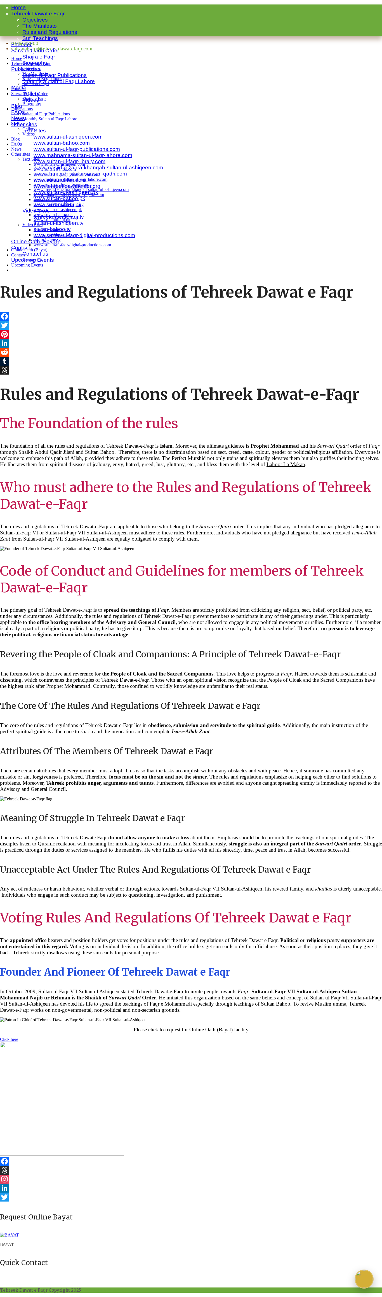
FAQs (16, 144)
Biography (31, 103)
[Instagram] (191, 1179)
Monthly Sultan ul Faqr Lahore (58, 81)
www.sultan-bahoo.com (62, 143)
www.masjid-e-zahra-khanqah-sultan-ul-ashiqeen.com (98, 167)
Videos (28, 134)
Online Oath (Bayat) (29, 249)
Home (18, 7)
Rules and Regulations (49, 32)
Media (16, 123)
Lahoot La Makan (286, 464)
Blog (16, 106)
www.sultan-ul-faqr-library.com (69, 161)
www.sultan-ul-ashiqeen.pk (58, 209)
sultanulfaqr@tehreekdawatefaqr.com (51, 49)
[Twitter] (191, 325)
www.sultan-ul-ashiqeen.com (68, 137)
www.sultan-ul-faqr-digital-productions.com (84, 235)
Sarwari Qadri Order (29, 93)
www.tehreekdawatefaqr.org (59, 204)
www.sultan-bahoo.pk (53, 214)
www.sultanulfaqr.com (54, 199)
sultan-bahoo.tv (47, 239)
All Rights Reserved (106, 1290)
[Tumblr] (191, 361)
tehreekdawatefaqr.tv (52, 229)
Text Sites (31, 159)
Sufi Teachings (40, 38)
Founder (18, 88)
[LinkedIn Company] (191, 1188)
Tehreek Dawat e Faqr (38, 14)
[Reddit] (191, 352)
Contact (18, 255)
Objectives (35, 20)
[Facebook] (191, 316)
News (16, 149)
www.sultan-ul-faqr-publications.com (77, 149)
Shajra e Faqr (38, 57)
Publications (22, 108)
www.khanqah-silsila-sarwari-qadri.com (69, 194)
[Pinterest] (191, 334)
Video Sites (32, 224)
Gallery (29, 129)
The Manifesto (39, 26)
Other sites (24, 124)
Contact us (35, 254)
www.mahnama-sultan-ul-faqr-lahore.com (83, 155)
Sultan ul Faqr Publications (54, 75)
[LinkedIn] (191, 343)
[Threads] (191, 370)
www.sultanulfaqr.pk (52, 219)
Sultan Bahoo (99, 452)
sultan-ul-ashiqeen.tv (59, 223)
